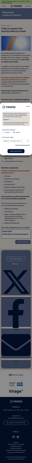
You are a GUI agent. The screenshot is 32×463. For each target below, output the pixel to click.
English (18, 132)
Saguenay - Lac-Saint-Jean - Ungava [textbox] (14, 141)
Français (7, 132)
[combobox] (16, 141)
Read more (6, 119)
